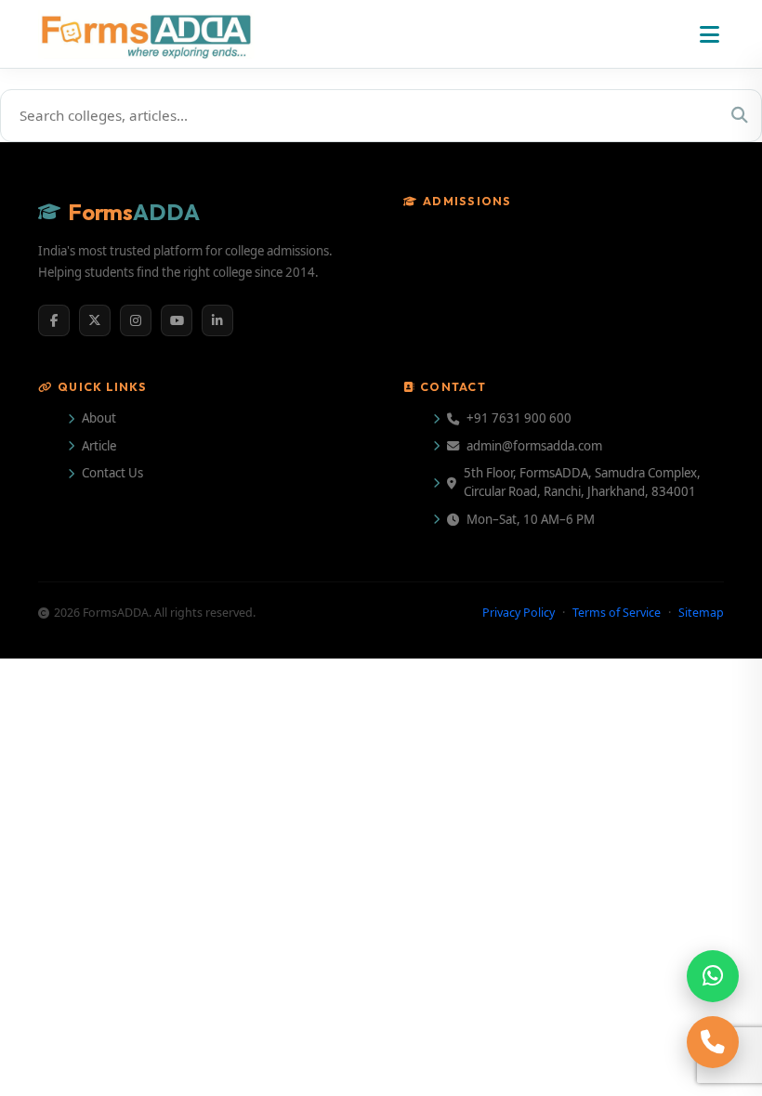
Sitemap (701, 612)
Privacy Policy (518, 612)
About (99, 418)
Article (99, 445)
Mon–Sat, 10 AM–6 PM (530, 519)
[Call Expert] (713, 1042)
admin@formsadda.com (534, 445)
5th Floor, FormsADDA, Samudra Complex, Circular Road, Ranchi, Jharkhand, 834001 (582, 482)
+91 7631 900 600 (519, 418)
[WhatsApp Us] (713, 976)
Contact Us (112, 472)
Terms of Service (616, 612)
